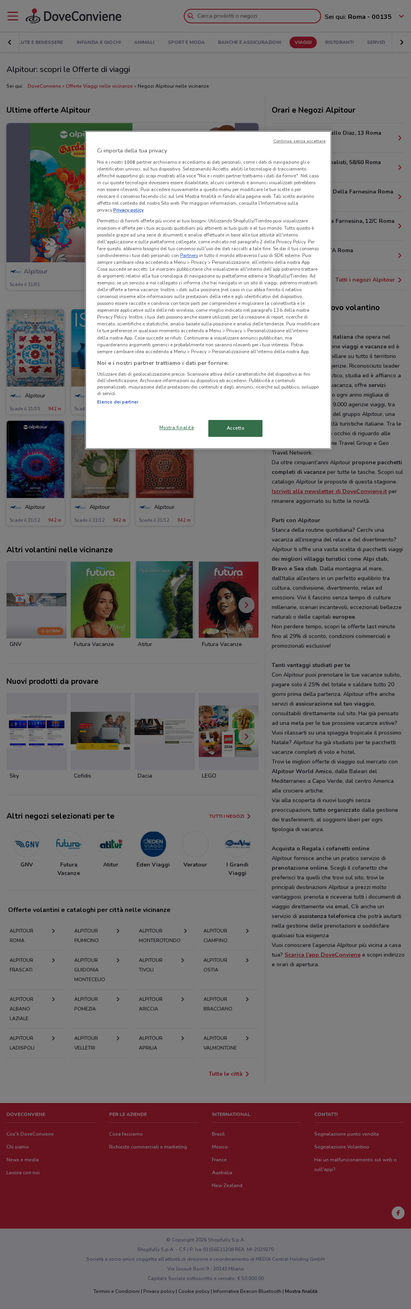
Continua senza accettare (299, 141)
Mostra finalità (176, 427)
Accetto (235, 428)
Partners (189, 255)
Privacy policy (128, 210)
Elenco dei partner (117, 402)
